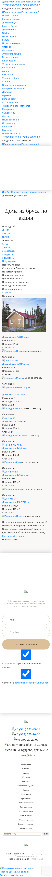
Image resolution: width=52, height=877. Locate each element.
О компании (8, 123)
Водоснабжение (10, 57)
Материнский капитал (13, 88)
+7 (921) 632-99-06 (11, 5)
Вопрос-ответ (9, 98)
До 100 (5, 230)
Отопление (8, 50)
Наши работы (9, 36)
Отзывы (6, 116)
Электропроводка (11, 53)
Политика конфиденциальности (26, 856)
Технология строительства (16, 105)
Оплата (6, 81)
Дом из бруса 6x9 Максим (15, 364)
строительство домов (38, 854)
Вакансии (7, 130)
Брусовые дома (26, 807)
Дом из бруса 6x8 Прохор (15, 337)
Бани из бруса (9, 26)
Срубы (5, 33)
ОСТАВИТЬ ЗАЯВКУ (26, 644)
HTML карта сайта (26, 803)
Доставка (7, 92)
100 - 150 (6, 233)
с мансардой (8, 250)
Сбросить (7, 292)
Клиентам (26, 769)
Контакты (7, 126)
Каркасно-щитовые (26, 824)
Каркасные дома (10, 19)
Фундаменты (8, 112)
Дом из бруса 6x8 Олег (14, 421)
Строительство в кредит (14, 85)
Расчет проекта (29, 12)
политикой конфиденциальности (31, 682)
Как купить (7, 74)
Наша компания (10, 119)
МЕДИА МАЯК (38, 859)
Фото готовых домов (26, 786)
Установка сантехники (13, 64)
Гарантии (7, 95)
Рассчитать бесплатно (13, 536)
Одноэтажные (26, 828)
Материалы (8, 109)
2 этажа (6, 247)
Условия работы (10, 78)
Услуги (5, 39)
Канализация (9, 60)
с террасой (8, 254)
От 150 (5, 237)
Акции (5, 71)
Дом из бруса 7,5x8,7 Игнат (16, 502)
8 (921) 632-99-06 (28, 729)
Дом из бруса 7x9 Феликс (15, 475)
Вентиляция (8, 67)
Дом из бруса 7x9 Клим (14, 448)
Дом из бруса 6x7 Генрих (15, 394)
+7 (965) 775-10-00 (30, 5)
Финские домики (26, 820)
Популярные (9, 261)
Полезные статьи (11, 133)
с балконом (8, 257)
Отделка (6, 46)
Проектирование (11, 43)
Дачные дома (9, 29)
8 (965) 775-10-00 (28, 734)
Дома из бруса (9, 22)
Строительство (10, 102)
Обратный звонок (11, 12)
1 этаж (5, 244)
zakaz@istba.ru (28, 755)
